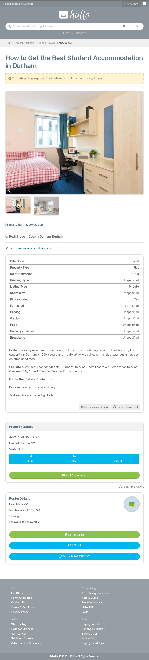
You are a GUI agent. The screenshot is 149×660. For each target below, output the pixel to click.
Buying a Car (89, 633)
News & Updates (21, 597)
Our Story (17, 593)
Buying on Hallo (91, 624)
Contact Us (18, 602)
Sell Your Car (18, 633)
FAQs (85, 612)
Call (76, 556)
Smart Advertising (93, 602)
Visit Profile (75, 534)
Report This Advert (127, 407)
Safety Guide (90, 597)
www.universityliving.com (35, 248)
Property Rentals (24, 43)
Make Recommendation (94, 407)
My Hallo (130, 3)
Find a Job (88, 638)
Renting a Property (93, 629)
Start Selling (18, 624)
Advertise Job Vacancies (26, 643)
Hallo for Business (22, 629)
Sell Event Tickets (22, 638)
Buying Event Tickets (95, 643)
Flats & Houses (46, 43)
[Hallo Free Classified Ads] (74, 15)
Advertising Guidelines (95, 593)
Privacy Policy (19, 612)
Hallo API (87, 607)
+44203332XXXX (79, 556)
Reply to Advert (76, 475)
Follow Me (74, 545)
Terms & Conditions (23, 607)
